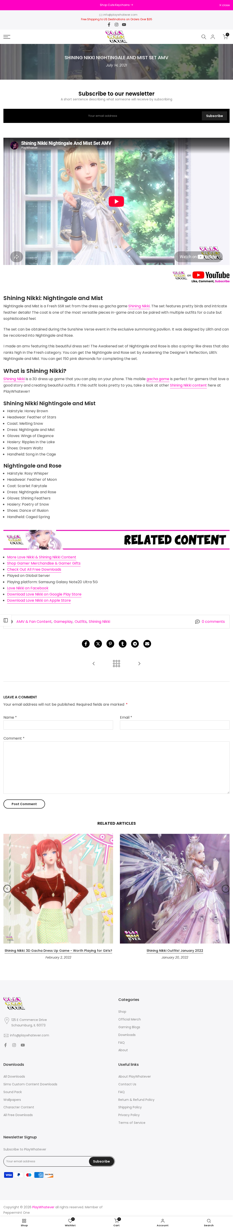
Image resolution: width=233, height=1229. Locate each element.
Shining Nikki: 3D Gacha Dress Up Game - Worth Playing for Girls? (58, 950)
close (9, 5)
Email (126, 717)
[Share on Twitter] (98, 644)
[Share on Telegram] (135, 644)
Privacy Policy (129, 1115)
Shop (122, 1012)
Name (10, 717)
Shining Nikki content (188, 385)
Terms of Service (131, 1123)
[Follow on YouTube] (124, 24)
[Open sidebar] (5, 620)
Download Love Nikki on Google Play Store (44, 594)
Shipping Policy (130, 1107)
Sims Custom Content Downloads (30, 1084)
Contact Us (127, 1084)
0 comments (213, 621)
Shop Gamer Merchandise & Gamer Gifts (44, 563)
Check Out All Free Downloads (34, 569)
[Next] (226, 889)
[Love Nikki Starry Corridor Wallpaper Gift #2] (93, 664)
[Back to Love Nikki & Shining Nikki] (116, 664)
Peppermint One (16, 1213)
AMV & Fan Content (34, 621)
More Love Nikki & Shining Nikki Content (41, 557)
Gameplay (63, 621)
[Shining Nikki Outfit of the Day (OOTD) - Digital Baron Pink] (139, 664)
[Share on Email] (147, 644)
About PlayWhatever (134, 1076)
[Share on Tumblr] (123, 644)
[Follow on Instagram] (116, 24)
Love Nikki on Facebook (27, 588)
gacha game (158, 379)
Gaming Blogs (129, 1027)
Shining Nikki (139, 306)
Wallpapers (12, 1100)
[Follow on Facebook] (109, 24)
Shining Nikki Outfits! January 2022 (175, 950)
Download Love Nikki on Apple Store (39, 600)
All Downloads (14, 1076)
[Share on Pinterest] (110, 644)
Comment (14, 738)
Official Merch (129, 1019)
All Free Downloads (18, 1115)
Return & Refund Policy (136, 1100)
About (123, 1050)
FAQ (121, 1043)
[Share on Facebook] (86, 644)
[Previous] (7, 889)
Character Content (18, 1107)
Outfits (81, 621)
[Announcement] (116, 5)
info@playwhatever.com (120, 15)
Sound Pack (12, 1092)
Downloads (127, 1035)
